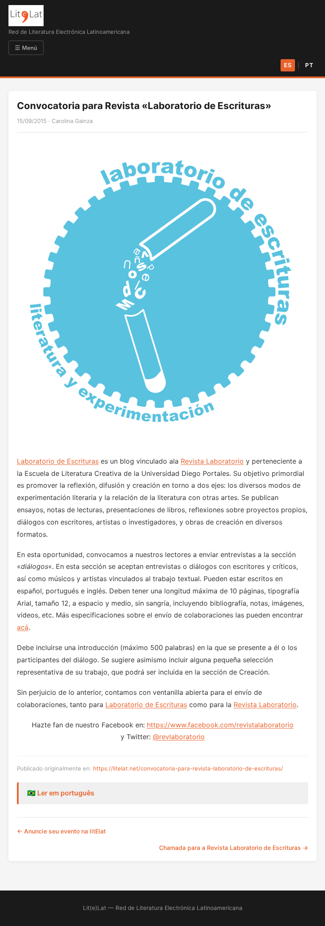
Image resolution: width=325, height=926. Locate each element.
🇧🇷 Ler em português (60, 793)
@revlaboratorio (179, 736)
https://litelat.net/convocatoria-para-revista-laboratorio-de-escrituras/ (188, 768)
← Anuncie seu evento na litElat (61, 831)
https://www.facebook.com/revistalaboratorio (220, 725)
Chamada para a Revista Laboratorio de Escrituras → (233, 847)
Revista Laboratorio (212, 461)
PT (309, 65)
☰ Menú (26, 47)
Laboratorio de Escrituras (58, 461)
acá (22, 627)
